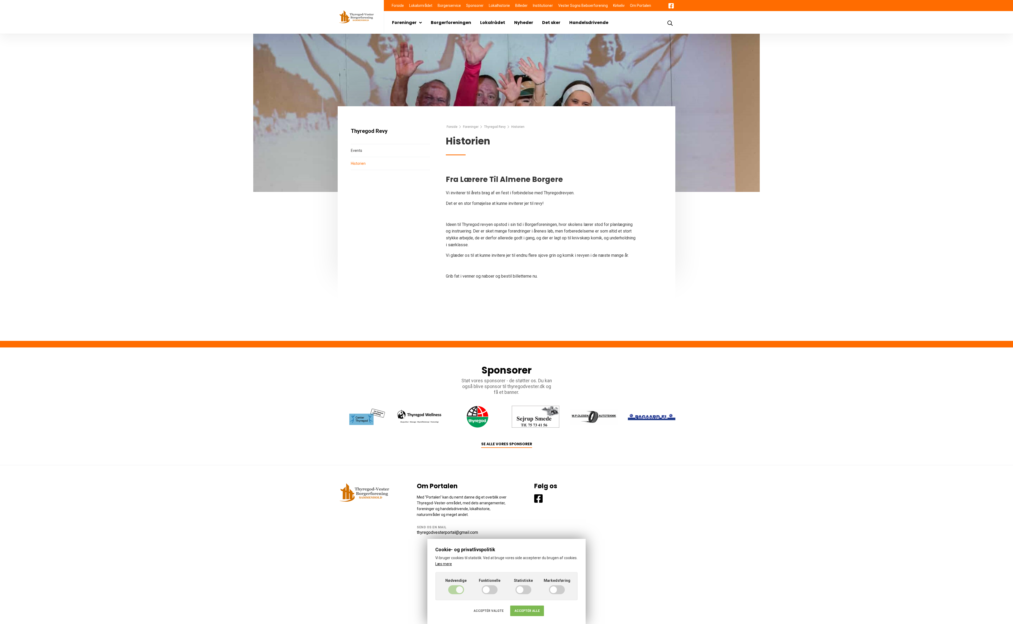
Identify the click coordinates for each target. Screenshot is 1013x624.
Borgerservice (449, 5)
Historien (358, 163)
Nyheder (523, 23)
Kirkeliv (619, 5)
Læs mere (443, 564)
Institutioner (543, 5)
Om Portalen (640, 5)
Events (356, 150)
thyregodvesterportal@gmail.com (447, 532)
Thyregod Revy (495, 127)
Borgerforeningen (451, 23)
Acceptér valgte (489, 611)
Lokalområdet (420, 5)
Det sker (551, 23)
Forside (398, 5)
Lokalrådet (492, 23)
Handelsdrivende (588, 23)
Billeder (521, 5)
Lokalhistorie (499, 5)
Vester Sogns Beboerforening (583, 5)
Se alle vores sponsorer (506, 444)
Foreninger (404, 23)
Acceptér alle (527, 611)
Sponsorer (475, 5)
